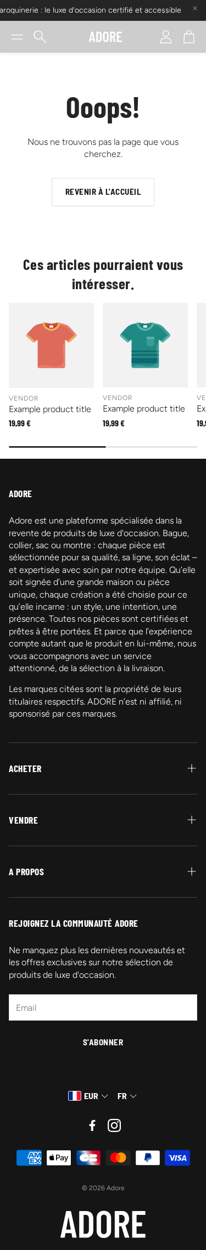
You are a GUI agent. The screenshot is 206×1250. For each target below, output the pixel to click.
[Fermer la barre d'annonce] (195, 8)
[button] (17, 37)
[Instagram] (114, 1125)
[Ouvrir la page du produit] (51, 345)
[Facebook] (92, 1125)
